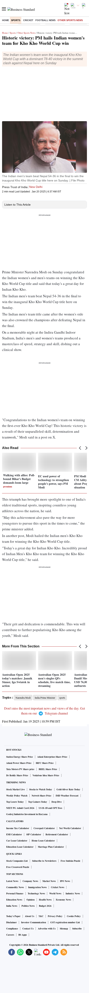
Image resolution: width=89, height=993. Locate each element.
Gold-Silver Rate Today (68, 789)
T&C (40, 916)
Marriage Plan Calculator (51, 846)
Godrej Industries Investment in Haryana (27, 814)
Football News (45, 20)
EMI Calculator (14, 834)
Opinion (30, 899)
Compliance (12, 928)
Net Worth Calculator (70, 828)
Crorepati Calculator (44, 828)
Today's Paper (13, 916)
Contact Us (28, 928)
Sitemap (64, 928)
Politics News (28, 905)
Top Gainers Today (37, 801)
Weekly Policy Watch (16, 795)
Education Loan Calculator (20, 846)
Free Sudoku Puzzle (70, 860)
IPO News (65, 881)
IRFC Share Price (45, 763)
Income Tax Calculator (17, 828)
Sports (15, 20)
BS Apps (22, 934)
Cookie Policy (74, 916)
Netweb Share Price (41, 795)
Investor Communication (33, 922)
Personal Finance (14, 893)
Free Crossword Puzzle (17, 867)
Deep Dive (57, 801)
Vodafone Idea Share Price (45, 775)
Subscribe (77, 928)
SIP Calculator (33, 834)
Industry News (73, 893)
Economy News (63, 899)
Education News (14, 899)
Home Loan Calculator (43, 840)
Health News (45, 899)
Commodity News (15, 887)
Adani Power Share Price (18, 763)
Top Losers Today (15, 801)
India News (11, 905)
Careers (10, 934)
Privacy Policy (55, 916)
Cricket (28, 20)
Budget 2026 (45, 905)
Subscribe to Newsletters (44, 860)
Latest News (12, 881)
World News (55, 893)
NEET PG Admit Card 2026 (20, 808)
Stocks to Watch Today (40, 789)
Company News (30, 881)
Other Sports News (70, 20)
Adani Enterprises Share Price (52, 756)
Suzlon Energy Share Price (19, 756)
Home (5, 20)
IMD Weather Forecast (67, 795)
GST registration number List (65, 922)
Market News (49, 881)
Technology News (36, 893)
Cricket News (57, 887)
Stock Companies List (17, 860)
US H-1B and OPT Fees (50, 808)
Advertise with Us (46, 928)
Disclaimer (11, 922)
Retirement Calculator (57, 834)
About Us (29, 916)
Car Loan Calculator (16, 840)
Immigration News (37, 887)
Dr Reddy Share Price (17, 775)
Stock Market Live (15, 789)
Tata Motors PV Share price (20, 769)
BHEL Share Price (48, 769)
